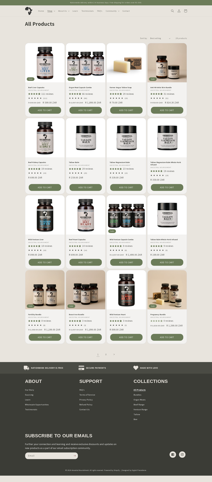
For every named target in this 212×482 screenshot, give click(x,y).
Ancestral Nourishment (80, 470)
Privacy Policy (86, 399)
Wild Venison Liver (36, 239)
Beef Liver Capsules (36, 87)
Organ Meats (140, 399)
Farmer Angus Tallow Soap (121, 87)
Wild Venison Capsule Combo (122, 239)
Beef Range (139, 404)
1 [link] (98, 354)
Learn (27, 399)
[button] (51, 11)
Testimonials (31, 409)
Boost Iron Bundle (76, 314)
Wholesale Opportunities (37, 404)
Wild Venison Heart (118, 314)
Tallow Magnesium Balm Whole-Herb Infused (165, 163)
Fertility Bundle (34, 314)
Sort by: (143, 38)
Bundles (137, 394)
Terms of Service (87, 394)
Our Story (29, 390)
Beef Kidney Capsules (37, 162)
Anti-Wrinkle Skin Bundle (161, 87)
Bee (135, 419)
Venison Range (140, 409)
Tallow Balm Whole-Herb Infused (164, 239)
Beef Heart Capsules (77, 239)
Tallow (137, 414)
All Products (140, 390)
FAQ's (82, 390)
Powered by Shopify (112, 470)
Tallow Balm (74, 162)
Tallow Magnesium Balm (120, 162)
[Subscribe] (74, 455)
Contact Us (84, 409)
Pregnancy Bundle (158, 314)
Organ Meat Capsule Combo (80, 87)
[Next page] (114, 354)
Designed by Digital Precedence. (134, 470)
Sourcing (29, 394)
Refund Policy (86, 404)
